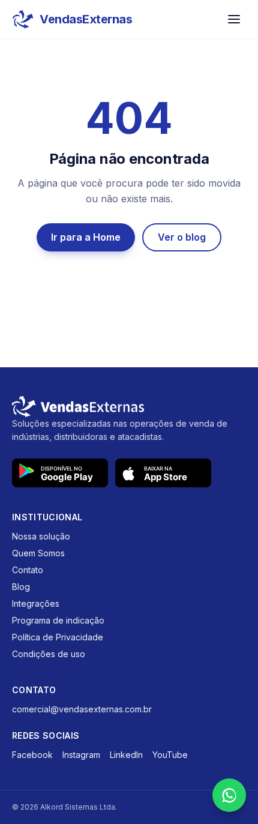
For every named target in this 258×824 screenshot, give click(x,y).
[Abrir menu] (234, 19)
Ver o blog (182, 237)
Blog (21, 587)
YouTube (170, 755)
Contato (27, 570)
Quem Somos (38, 553)
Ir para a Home (86, 237)
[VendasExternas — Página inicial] (129, 406)
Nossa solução (41, 536)
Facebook (32, 755)
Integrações (35, 603)
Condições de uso (48, 654)
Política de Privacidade (57, 637)
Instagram (81, 755)
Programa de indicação (58, 620)
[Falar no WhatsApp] (229, 795)
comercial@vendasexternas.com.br (82, 709)
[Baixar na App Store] (163, 473)
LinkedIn (126, 755)
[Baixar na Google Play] (60, 473)
